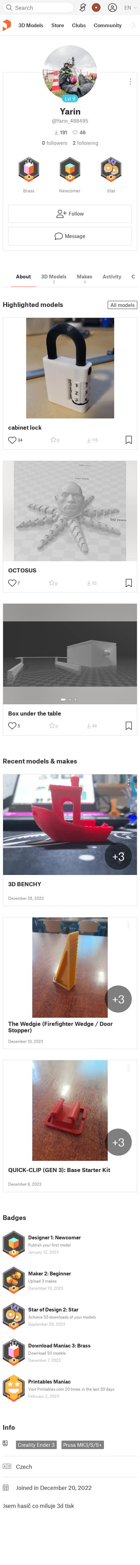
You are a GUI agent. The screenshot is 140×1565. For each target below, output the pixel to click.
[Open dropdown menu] (130, 79)
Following (86, 143)
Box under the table (34, 713)
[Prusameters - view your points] (96, 7)
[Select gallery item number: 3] (75, 699)
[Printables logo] (7, 25)
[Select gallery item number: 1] (63, 699)
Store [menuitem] (57, 25)
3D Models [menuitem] (30, 25)
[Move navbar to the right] (133, 25)
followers (54, 143)
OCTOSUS (22, 570)
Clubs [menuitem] (79, 25)
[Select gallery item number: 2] (70, 699)
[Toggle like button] (12, 440)
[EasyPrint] (83, 8)
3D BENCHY (24, 884)
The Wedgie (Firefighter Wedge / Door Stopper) (60, 1026)
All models (122, 305)
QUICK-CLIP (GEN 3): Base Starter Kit (59, 1170)
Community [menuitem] (108, 25)
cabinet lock (25, 427)
